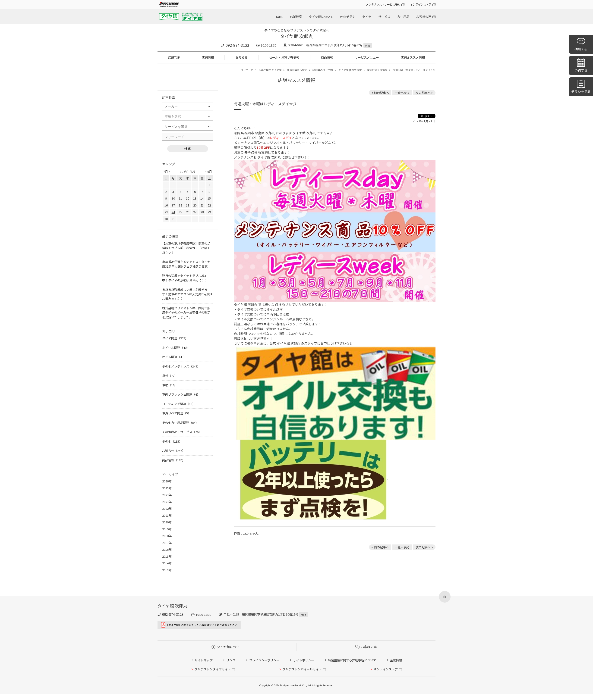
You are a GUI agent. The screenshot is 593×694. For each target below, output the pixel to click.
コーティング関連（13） (178, 404)
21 (202, 205)
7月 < (166, 171)
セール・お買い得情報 (284, 57)
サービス (384, 16)
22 (209, 205)
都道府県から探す (297, 70)
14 (202, 198)
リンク (230, 660)
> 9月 (208, 171)
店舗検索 (296, 16)
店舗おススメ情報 (413, 57)
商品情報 (327, 57)
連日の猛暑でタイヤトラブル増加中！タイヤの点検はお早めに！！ (184, 277)
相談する (580, 49)
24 (173, 212)
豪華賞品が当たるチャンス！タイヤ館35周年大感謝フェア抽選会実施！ (186, 264)
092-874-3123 (237, 45)
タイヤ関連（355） (175, 338)
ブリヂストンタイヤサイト (213, 669)
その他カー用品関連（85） (180, 422)
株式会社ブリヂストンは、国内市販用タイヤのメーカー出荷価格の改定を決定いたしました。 (186, 312)
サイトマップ (204, 660)
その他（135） (172, 441)
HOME (279, 16)
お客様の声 (423, 16)
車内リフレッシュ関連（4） (181, 394)
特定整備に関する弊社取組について (352, 660)
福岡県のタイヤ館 (322, 70)
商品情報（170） (173, 460)
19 (187, 205)
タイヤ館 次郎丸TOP (350, 70)
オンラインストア (420, 4)
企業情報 (396, 660)
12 (187, 198)
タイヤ (366, 16)
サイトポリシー (303, 660)
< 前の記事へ (380, 93)
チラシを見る (581, 91)
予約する (580, 70)
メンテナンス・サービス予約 (383, 4)
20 (194, 205)
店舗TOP (174, 57)
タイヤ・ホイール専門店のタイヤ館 (261, 70)
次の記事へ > (424, 93)
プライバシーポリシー (264, 660)
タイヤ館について (321, 16)
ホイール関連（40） (175, 347)
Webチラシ (347, 16)
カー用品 (403, 16)
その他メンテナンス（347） (181, 366)
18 (180, 205)
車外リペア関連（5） (176, 413)
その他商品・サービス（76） (182, 432)
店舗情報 (208, 57)
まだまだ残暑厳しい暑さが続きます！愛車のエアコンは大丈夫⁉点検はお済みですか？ (187, 294)
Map (367, 45)
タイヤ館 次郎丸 (296, 36)
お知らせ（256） (173, 450)
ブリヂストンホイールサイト (302, 669)
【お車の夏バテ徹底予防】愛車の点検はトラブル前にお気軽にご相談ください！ (186, 248)
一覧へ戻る (402, 93)
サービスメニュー (367, 57)
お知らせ (242, 57)
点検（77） (169, 375)
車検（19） (169, 385)
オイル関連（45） (174, 357)
